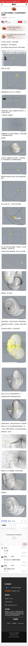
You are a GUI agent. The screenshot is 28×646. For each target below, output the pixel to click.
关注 (20, 22)
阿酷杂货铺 (14, 623)
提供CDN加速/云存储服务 (16, 587)
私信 (25, 22)
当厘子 (5, 556)
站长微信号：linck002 (9, 598)
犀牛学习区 (4, 17)
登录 (14, 538)
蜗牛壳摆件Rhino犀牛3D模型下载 (13, 27)
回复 (25, 553)
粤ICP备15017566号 (14, 634)
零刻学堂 (8, 623)
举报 (23, 553)
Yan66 (5, 547)
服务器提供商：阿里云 (15, 590)
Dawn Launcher (21, 623)
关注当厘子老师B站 (8, 601)
